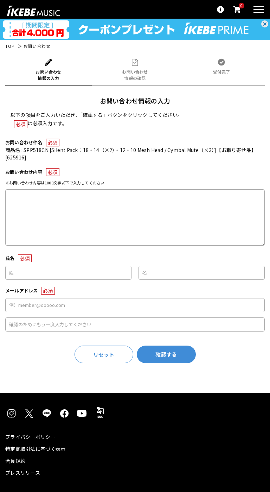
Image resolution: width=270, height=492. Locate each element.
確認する (166, 354)
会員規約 (15, 460)
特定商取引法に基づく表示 (35, 448)
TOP (10, 46)
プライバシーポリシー (30, 436)
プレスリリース (22, 472)
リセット (104, 354)
